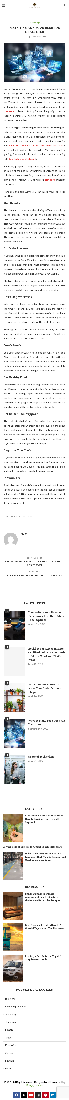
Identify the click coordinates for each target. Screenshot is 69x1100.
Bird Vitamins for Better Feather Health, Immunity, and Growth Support (44, 819)
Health (9, 1029)
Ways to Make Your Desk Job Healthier (46, 722)
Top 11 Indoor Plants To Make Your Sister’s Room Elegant (44, 688)
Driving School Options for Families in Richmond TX (32, 847)
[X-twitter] (24, 1095)
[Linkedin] (53, 1095)
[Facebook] (16, 1095)
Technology (11, 1021)
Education (10, 1045)
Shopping (10, 1014)
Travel (8, 1037)
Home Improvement (16, 1006)
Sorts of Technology (41, 756)
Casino (9, 1052)
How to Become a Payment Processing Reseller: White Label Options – (46, 616)
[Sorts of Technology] (14, 769)
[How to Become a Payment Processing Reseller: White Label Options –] (14, 625)
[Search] (65, 5)
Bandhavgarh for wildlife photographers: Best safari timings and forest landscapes (42, 897)
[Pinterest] (45, 1095)
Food (8, 1068)
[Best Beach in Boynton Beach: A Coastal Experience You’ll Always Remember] (13, 937)
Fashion (9, 1060)
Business (10, 998)
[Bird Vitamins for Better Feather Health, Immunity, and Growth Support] (13, 828)
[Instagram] (38, 1095)
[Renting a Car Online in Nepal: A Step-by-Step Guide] (13, 968)
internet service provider (19, 516)
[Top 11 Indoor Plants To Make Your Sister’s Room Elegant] (14, 697)
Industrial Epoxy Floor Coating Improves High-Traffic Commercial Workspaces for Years (45, 856)
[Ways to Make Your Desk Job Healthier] (14, 733)
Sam (24, 534)
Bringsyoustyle (34, 1085)
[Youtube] (31, 1095)
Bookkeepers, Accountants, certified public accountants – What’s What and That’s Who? (46, 654)
